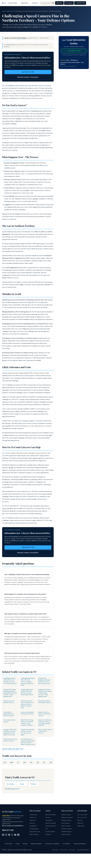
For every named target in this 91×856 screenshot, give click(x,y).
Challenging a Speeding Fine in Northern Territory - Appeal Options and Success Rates (27, 681)
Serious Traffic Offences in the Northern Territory (45, 731)
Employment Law (35, 831)
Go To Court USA (82, 814)
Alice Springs (10, 784)
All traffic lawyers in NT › (12, 789)
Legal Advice (24, 3)
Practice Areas (13, 3)
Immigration (33, 826)
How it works (8, 843)
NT (13, 11)
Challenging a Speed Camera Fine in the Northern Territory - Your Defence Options (9, 680)
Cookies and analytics (80, 843)
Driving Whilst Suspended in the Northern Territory (8, 713)
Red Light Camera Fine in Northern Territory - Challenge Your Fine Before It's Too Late (10, 732)
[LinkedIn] (18, 835)
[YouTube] (15, 835)
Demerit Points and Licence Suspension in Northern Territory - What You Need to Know (27, 704)
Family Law (33, 820)
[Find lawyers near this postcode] (52, 3)
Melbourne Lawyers (67, 817)
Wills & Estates (34, 834)
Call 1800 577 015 (28, 72)
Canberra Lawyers (66, 828)
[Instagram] (6, 835)
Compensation (34, 828)
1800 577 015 (81, 3)
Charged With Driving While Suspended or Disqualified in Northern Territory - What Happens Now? (10, 693)
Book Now (59, 3)
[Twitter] (12, 835)
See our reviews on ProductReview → (68, 66)
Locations (35, 3)
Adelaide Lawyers (66, 831)
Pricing (17, 843)
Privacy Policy (64, 850)
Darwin (22, 784)
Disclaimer (72, 850)
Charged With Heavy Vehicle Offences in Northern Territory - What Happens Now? (27, 692)
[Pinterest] (9, 835)
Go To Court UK (81, 817)
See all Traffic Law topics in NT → (13, 749)
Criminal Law (33, 814)
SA (31, 762)
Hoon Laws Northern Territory (9, 720)
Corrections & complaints (52, 843)
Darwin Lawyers (65, 826)
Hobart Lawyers (66, 834)
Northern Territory (51, 826)
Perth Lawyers (65, 823)
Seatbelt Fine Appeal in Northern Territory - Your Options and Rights (27, 732)
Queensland (49, 820)
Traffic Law (9, 11)
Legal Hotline (81, 826)
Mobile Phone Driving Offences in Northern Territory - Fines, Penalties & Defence (27, 722)
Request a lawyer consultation (28, 77)
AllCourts (80, 820)
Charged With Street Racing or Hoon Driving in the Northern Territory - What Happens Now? (44, 693)
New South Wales (51, 814)
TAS (38, 762)
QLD (24, 762)
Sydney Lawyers (66, 814)
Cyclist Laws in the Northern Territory (8, 701)
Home (3, 11)
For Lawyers (68, 3)
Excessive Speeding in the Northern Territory (27, 713)
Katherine (34, 784)
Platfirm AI (80, 823)
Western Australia (51, 823)
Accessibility (66, 843)
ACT (5, 762)
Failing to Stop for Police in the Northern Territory (44, 713)
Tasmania (48, 834)
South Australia (50, 831)
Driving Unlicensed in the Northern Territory (44, 701)
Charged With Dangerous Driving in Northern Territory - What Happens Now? (44, 680)
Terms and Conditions (83, 850)
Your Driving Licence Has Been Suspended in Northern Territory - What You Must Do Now (28, 741)
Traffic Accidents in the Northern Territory (10, 740)
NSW (11, 762)
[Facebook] (3, 835)
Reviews (25, 843)
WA (51, 762)
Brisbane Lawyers (66, 820)
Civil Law (32, 823)
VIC (44, 762)
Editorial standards (36, 843)
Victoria (48, 817)
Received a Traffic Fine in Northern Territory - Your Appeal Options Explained (44, 722)
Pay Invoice (55, 850)
